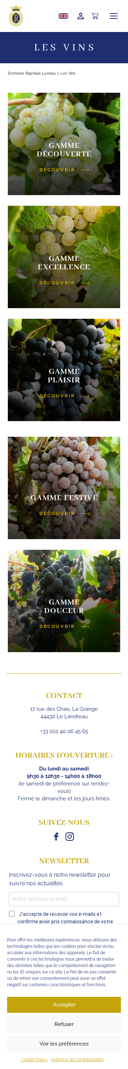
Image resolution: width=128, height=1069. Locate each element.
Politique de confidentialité (77, 1059)
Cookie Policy (34, 1059)
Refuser (64, 1024)
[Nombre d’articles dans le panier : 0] (95, 16)
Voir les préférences (64, 1044)
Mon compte (80, 16)
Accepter (64, 1004)
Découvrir (57, 169)
